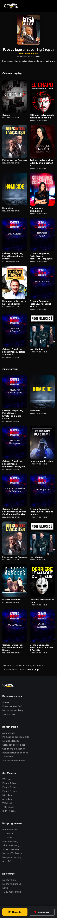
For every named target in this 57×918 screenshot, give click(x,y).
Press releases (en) (12, 706)
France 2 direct (9, 783)
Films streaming (10, 841)
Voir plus (50, 61)
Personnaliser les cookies (15, 752)
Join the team (9, 714)
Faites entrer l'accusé (14, 160)
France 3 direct (10, 787)
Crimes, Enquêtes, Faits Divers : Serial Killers (40, 304)
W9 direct (7, 803)
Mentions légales (10, 740)
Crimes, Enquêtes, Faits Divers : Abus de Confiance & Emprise (14, 512)
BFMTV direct (9, 810)
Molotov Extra (9, 880)
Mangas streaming (11, 857)
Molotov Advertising (12, 710)
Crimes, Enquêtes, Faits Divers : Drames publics (41, 512)
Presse (6, 702)
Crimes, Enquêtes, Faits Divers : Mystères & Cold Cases (12, 414)
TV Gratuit (7, 837)
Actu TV (6, 861)
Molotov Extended (11, 883)
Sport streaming (10, 849)
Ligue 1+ (6, 887)
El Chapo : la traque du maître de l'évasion (42, 116)
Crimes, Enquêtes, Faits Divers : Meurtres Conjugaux (41, 256)
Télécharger (8, 756)
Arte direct (7, 799)
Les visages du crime (41, 461)
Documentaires (24, 56)
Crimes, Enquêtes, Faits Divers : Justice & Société (13, 352)
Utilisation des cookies (13, 744)
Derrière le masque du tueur (42, 601)
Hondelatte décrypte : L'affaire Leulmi (14, 302)
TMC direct (8, 807)
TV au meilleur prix (11, 891)
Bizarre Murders (11, 599)
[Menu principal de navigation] (51, 6)
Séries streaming (10, 845)
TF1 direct (7, 779)
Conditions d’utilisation (13, 748)
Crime (37, 56)
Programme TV (10, 829)
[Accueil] (11, 6)
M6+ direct (7, 795)
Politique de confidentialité (15, 736)
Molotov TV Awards (12, 853)
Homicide (7, 208)
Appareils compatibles (13, 760)
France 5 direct (10, 791)
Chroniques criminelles (36, 209)
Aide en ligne (8, 733)
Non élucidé (36, 349)
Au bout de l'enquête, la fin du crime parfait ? (41, 163)
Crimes (6, 115)
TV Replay (7, 833)
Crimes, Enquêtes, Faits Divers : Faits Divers (12, 256)
